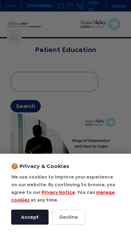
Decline (68, 217)
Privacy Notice (58, 192)
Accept (30, 217)
